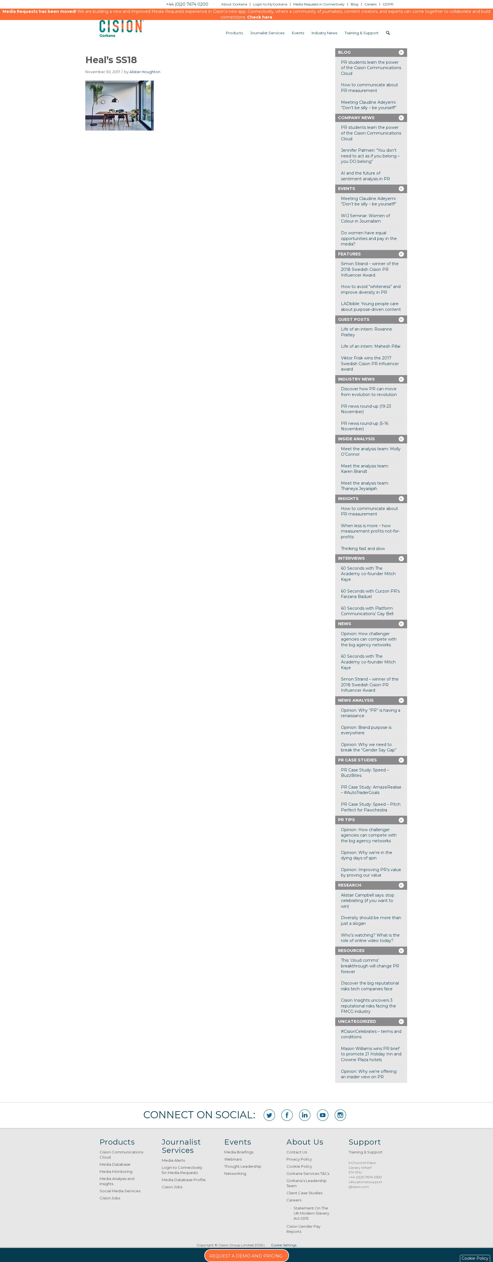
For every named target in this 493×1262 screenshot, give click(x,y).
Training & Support (366, 1152)
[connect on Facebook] (287, 1115)
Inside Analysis (356, 438)
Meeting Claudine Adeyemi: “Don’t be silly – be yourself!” (369, 105)
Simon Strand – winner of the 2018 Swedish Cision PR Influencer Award (370, 269)
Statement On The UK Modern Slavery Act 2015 (311, 1213)
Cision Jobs (110, 1198)
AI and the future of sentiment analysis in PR (365, 176)
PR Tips (346, 819)
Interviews (351, 558)
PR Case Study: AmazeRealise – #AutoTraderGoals (371, 790)
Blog (344, 52)
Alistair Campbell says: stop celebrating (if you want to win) (367, 901)
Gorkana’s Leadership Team (306, 1183)
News (344, 623)
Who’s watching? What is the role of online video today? (370, 938)
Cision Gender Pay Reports (303, 1229)
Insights (348, 498)
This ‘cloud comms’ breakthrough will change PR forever (370, 966)
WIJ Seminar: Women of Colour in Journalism (365, 218)
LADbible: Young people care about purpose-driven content (371, 306)
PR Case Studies (357, 760)
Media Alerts (173, 1160)
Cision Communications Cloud (121, 1154)
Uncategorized (357, 1021)
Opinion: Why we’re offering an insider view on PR (369, 1074)
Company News (356, 117)
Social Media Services (120, 1191)
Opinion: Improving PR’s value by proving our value (371, 872)
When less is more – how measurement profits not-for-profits (370, 531)
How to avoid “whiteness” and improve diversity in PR (371, 289)
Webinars (233, 1159)
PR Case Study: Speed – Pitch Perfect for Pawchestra (371, 807)
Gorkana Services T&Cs (307, 1173)
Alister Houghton (145, 72)
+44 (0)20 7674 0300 (365, 1177)
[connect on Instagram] (340, 1115)
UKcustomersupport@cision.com (365, 1184)
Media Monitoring (116, 1171)
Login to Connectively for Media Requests (182, 1170)
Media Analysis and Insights (117, 1181)
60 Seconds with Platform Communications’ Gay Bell (367, 611)
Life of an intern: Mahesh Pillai (370, 346)
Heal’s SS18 (111, 59)
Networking (235, 1173)
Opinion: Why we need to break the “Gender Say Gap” (369, 747)
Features (349, 254)
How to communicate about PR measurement (369, 87)
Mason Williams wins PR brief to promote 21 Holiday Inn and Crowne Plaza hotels (371, 1054)
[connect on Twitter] (269, 1115)
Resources (351, 950)
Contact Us (296, 1152)
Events (346, 188)
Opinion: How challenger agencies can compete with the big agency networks (369, 639)
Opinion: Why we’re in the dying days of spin (366, 855)
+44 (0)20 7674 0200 (187, 4)
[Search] (387, 33)
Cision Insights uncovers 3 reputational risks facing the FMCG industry (368, 1006)
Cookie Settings (283, 1245)
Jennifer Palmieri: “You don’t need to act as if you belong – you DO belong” (370, 156)
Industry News (356, 379)
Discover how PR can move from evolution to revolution (369, 391)
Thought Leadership (242, 1166)
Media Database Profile (184, 1179)
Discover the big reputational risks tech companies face (370, 986)
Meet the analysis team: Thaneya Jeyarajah (365, 486)
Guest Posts (353, 319)
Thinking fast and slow (363, 548)
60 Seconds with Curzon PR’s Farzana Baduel (370, 594)
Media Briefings (238, 1152)
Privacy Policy (299, 1159)
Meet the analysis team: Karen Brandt (365, 468)
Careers (293, 1200)
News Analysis (356, 700)
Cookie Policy (299, 1166)
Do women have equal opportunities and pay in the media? (369, 238)
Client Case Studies (304, 1193)
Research (349, 885)
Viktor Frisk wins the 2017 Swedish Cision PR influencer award (370, 363)
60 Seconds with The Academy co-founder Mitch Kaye (368, 574)
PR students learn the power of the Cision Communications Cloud (371, 68)
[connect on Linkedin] (305, 1115)
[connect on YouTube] (323, 1115)
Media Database (115, 1164)
